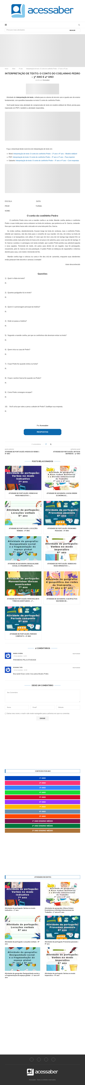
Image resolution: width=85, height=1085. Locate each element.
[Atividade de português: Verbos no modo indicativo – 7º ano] (23, 478)
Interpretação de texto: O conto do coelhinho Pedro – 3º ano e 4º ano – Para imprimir (44, 157)
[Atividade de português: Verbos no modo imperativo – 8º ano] (62, 548)
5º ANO (42, 797)
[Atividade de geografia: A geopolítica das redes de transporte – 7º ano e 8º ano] (62, 583)
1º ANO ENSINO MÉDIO (42, 821)
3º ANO (42, 788)
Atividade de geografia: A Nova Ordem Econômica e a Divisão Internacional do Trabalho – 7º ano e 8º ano (59, 910)
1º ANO (42, 778)
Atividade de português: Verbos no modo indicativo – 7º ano (20, 909)
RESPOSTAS (42, 432)
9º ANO (42, 816)
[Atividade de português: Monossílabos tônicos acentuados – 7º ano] (23, 583)
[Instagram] (39, 1059)
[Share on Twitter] (51, 444)
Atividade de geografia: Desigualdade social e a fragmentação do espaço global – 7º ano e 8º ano (22, 975)
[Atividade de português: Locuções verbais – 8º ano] (23, 513)
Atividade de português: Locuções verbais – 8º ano (22, 943)
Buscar (72, 30)
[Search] (79, 25)
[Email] (53, 1059)
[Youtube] (46, 1059)
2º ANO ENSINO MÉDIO (42, 826)
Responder (76, 653)
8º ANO (42, 811)
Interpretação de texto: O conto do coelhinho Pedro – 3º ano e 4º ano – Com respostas (47, 160)
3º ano (21, 68)
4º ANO (42, 792)
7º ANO (42, 807)
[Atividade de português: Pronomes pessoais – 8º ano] (62, 513)
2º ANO (42, 783)
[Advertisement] (42, 48)
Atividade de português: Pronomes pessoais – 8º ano (62, 943)
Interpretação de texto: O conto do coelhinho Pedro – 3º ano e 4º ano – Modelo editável (45, 154)
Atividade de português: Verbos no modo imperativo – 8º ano (60, 974)
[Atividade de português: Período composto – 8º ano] (23, 619)
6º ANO (42, 802)
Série (13, 68)
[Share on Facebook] (48, 444)
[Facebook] (31, 1059)
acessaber (46, 80)
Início (6, 68)
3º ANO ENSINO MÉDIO (42, 831)
